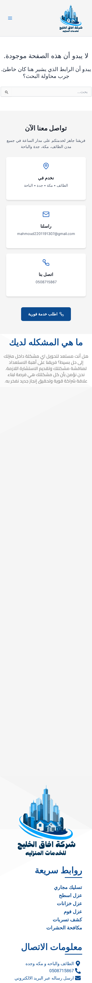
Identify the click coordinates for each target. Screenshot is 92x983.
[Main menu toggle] (10, 18)
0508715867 (46, 282)
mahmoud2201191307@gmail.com (46, 234)
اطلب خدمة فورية (42, 313)
